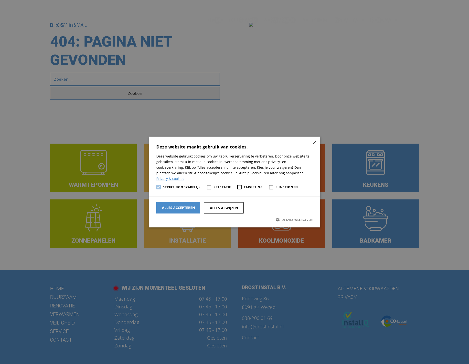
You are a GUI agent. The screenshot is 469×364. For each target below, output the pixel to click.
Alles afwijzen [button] (224, 207)
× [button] (314, 142)
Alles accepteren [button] (178, 207)
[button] (234, 219)
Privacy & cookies (170, 178)
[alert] (234, 182)
